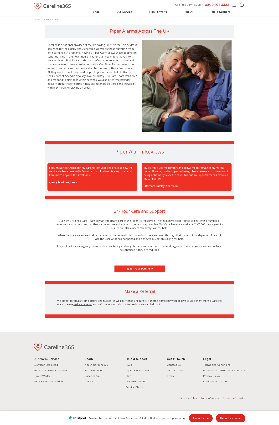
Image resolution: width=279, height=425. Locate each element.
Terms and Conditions (216, 364)
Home (37, 19)
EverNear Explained (46, 364)
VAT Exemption (135, 381)
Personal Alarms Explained (50, 370)
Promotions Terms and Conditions (224, 370)
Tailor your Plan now (140, 268)
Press (170, 375)
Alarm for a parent (231, 418)
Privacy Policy (211, 375)
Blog (128, 375)
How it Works (42, 375)
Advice (89, 381)
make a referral (82, 304)
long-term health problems (63, 52)
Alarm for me (201, 418)
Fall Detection (93, 370)
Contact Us (174, 364)
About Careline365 (96, 364)
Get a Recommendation (48, 381)
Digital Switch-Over (137, 370)
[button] (234, 6)
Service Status (135, 387)
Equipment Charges (215, 381)
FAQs (129, 364)
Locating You (93, 375)
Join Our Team (176, 370)
